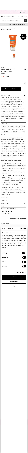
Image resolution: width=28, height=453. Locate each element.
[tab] (14, 219)
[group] (13, 211)
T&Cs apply (22, 24)
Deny (14, 286)
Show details (20, 272)
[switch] (24, 257)
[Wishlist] (19, 16)
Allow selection (14, 281)
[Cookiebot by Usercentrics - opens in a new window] (20, 228)
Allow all (14, 276)
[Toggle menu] (2, 16)
